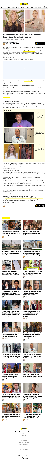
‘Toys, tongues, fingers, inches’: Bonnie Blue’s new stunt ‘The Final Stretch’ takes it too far (39, 131)
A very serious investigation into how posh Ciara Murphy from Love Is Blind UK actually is (32, 416)
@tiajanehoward (6, 96)
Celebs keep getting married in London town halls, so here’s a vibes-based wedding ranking (31, 253)
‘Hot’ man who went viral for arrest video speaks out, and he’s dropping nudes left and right (11, 334)
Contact (33, 0)
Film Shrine (45, 7)
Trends (13, 7)
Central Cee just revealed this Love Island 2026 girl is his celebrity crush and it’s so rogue (11, 376)
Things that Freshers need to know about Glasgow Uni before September (32, 233)
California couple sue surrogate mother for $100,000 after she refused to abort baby (32, 293)
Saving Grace (30, 47)
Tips (44, 0)
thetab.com (22, 455)
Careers (24, 438)
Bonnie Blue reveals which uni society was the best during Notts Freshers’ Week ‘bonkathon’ (24, 197)
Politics (22, 7)
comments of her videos (29, 85)
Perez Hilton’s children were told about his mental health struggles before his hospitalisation (32, 376)
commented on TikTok (12, 172)
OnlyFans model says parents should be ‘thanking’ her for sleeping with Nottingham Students (24, 199)
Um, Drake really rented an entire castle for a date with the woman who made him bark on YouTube (11, 356)
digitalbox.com (25, 458)
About (24, 435)
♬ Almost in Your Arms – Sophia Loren (11, 101)
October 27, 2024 (15, 170)
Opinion (27, 7)
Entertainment (7, 7)
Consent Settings (24, 447)
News (1, 7)
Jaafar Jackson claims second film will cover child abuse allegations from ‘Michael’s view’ (11, 293)
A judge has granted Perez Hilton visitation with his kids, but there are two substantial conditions (11, 396)
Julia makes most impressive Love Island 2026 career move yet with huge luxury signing (32, 396)
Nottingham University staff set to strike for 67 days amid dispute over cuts (11, 253)
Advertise (39, 0)
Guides (32, 7)
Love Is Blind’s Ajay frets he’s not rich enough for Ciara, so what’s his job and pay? (11, 233)
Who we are (27, 0)
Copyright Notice (24, 444)
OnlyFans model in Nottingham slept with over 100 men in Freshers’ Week (20, 200)
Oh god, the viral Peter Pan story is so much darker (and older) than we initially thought (32, 273)
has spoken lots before (28, 80)
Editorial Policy (24, 442)
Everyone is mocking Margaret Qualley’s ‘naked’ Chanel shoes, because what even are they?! (11, 313)
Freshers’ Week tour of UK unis (29, 50)
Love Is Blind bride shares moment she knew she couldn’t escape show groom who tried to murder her (39, 147)
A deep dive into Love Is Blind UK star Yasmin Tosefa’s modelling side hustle (11, 416)
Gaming (17, 7)
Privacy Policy (24, 449)
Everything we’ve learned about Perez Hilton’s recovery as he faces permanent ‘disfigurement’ (39, 115)
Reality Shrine (38, 7)
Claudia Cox (8, 43)
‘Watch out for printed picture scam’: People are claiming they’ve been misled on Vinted (10, 273)
